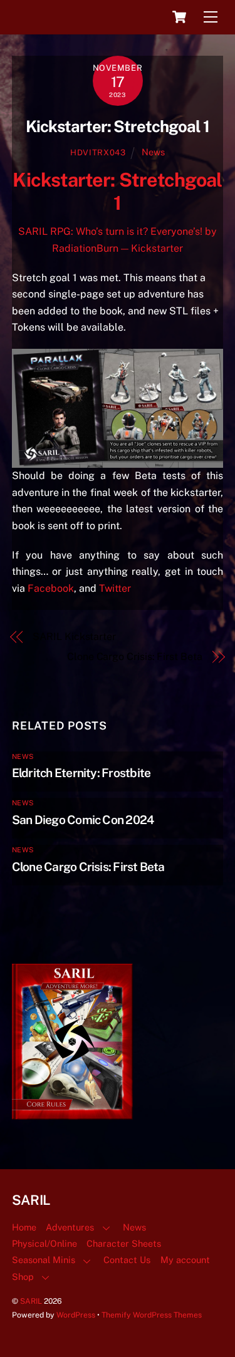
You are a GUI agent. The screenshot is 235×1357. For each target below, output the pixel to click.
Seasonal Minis (43, 1259)
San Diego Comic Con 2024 (83, 820)
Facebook (51, 588)
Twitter (116, 588)
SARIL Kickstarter (74, 636)
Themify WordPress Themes (152, 1314)
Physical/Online (44, 1243)
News (153, 152)
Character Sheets (123, 1243)
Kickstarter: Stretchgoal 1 (117, 126)
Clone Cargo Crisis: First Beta (134, 657)
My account (185, 1259)
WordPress (75, 1314)
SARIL (31, 1301)
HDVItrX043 (97, 152)
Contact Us (126, 1259)
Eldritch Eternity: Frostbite (81, 773)
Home (24, 1227)
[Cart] (179, 16)
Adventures (70, 1227)
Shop (23, 1276)
